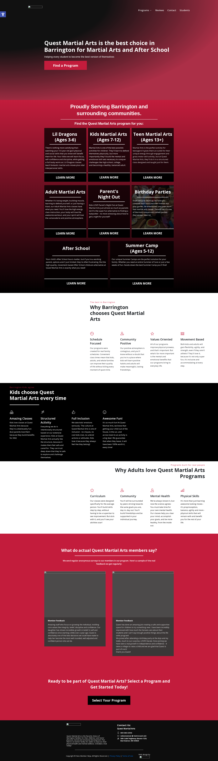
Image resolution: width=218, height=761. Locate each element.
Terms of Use (127, 756)
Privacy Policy (115, 756)
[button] (3, 14)
